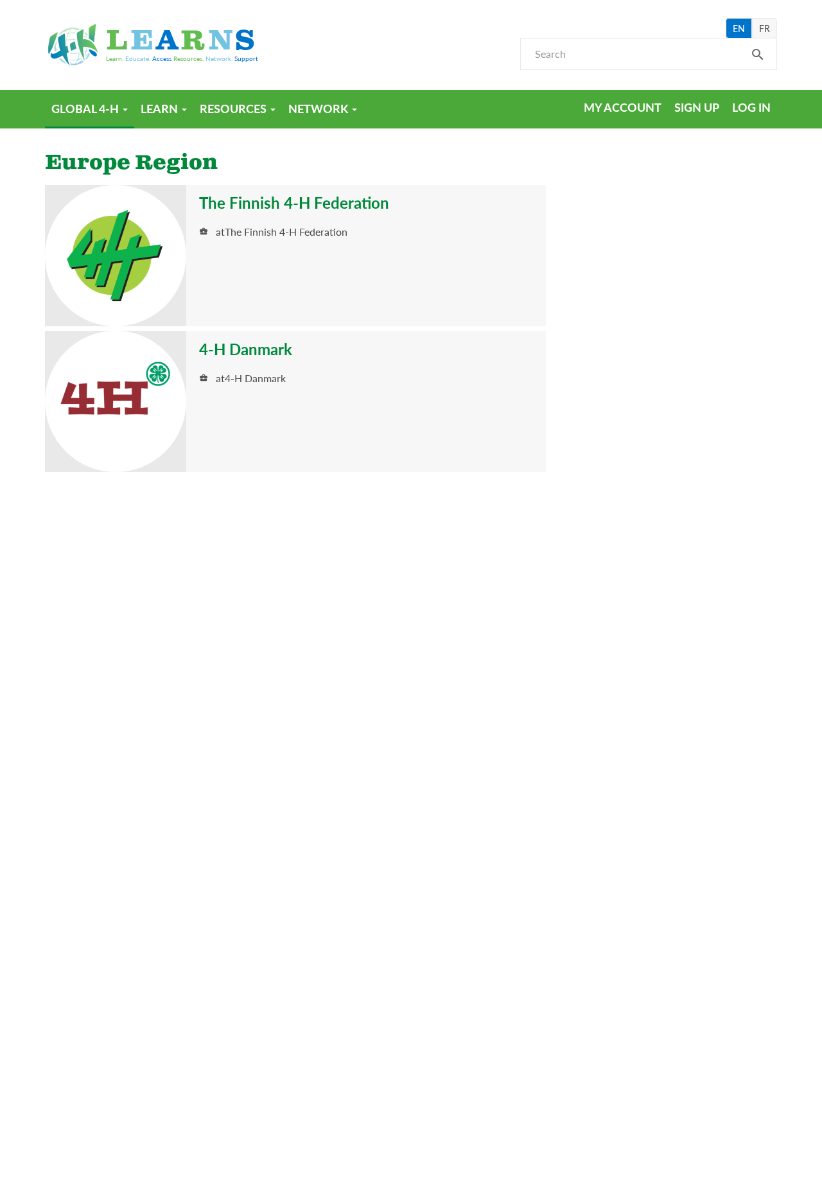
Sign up (696, 107)
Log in (751, 107)
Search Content (758, 58)
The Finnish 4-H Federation (294, 202)
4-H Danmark (245, 349)
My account (622, 107)
